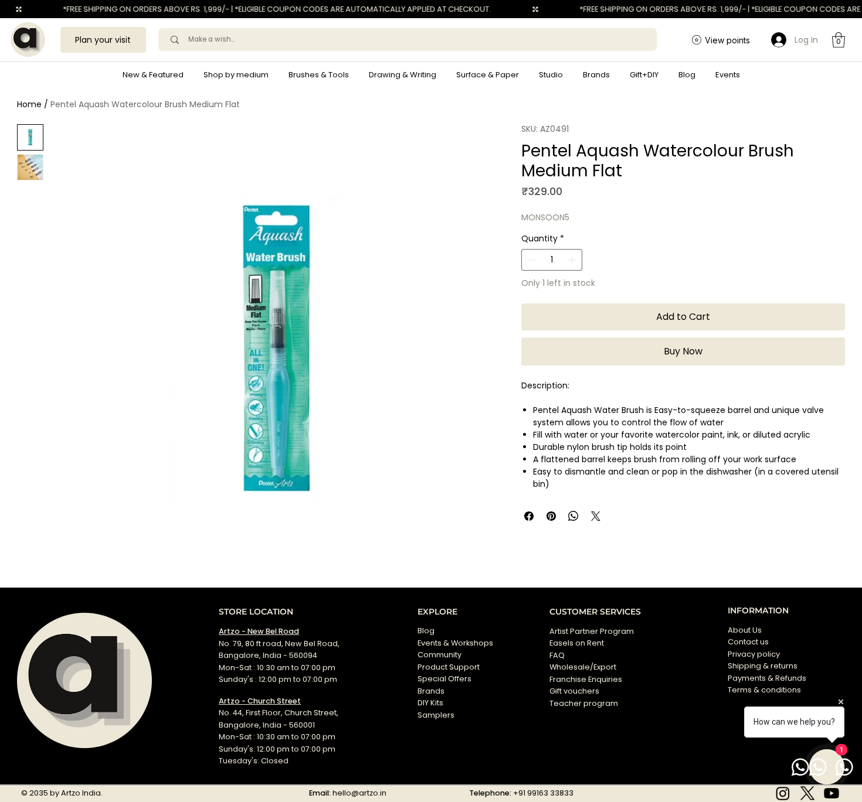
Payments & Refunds (767, 678)
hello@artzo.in (359, 793)
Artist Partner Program (591, 631)
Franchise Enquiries (585, 679)
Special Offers (444, 679)
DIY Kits (430, 703)
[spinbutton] (552, 260)
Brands (431, 691)
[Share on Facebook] (529, 516)
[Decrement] (530, 260)
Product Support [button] (449, 667)
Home (29, 104)
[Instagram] (783, 793)
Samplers (436, 715)
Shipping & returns (762, 666)
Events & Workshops (455, 643)
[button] (236, 75)
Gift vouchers (574, 691)
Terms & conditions (765, 690)
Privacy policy (754, 654)
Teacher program (583, 703)
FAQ (557, 655)
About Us (745, 630)
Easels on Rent (576, 643)
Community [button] (439, 655)
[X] (807, 793)
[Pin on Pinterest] (551, 516)
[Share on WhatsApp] (573, 516)
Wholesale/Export (582, 667)
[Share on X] (596, 516)
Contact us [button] (748, 642)
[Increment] (573, 260)
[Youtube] (831, 793)
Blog (426, 631)
